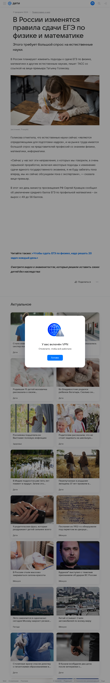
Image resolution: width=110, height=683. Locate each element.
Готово (55, 357)
